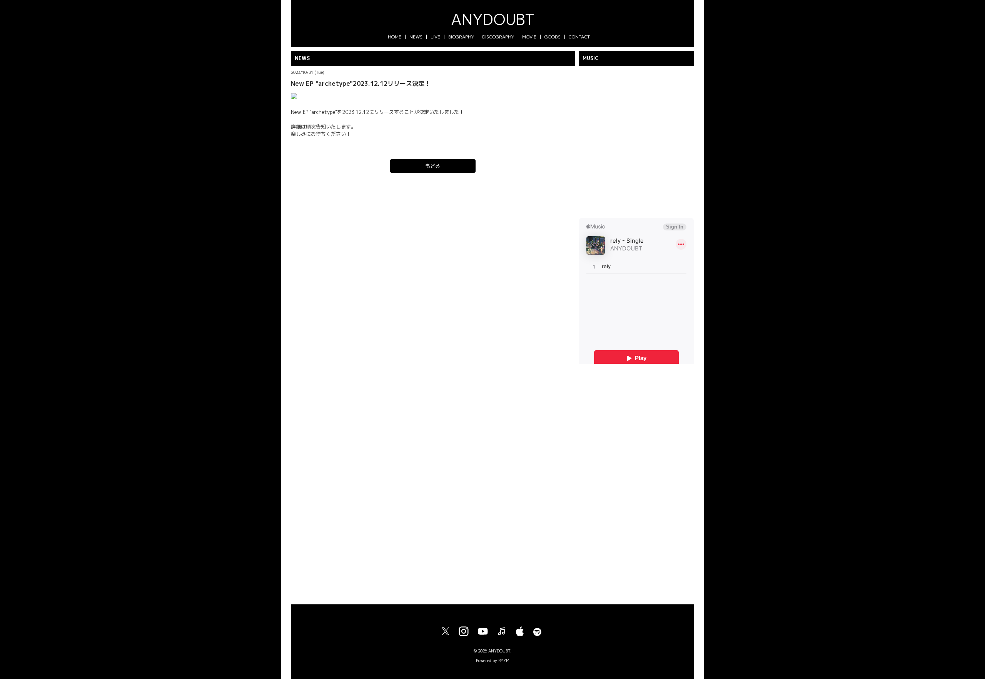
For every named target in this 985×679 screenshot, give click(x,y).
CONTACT (579, 36)
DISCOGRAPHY (498, 36)
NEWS (415, 36)
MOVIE (529, 36)
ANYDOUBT (492, 19)
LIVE (435, 36)
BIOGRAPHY (461, 36)
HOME (394, 36)
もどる (432, 165)
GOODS (552, 36)
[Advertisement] (636, 481)
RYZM (503, 660)
